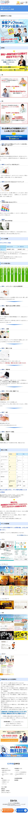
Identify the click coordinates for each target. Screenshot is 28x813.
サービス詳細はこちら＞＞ (22, 535)
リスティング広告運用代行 (20, 772)
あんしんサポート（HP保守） (7, 774)
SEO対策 (17, 770)
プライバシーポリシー (5, 792)
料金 (2, 778)
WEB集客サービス (18, 768)
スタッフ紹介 (4, 787)
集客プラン (4, 772)
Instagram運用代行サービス (20, 774)
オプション (4, 783)
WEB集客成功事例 (18, 778)
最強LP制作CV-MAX (6, 770)
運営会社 (3, 788)
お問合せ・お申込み (5, 790)
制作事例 (16, 780)
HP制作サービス (4, 768)
